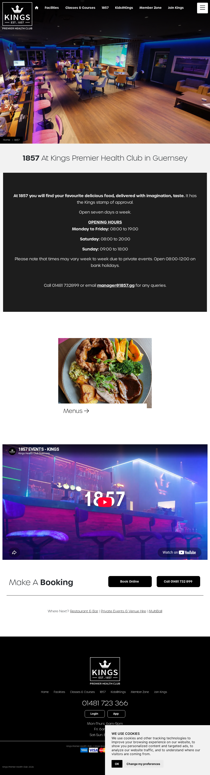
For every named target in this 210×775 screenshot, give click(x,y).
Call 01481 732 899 (178, 582)
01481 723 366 (105, 703)
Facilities (59, 692)
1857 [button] (105, 8)
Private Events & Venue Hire (123, 611)
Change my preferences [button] (143, 764)
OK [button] (117, 764)
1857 (103, 692)
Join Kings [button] (176, 8)
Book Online (129, 582)
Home (6, 139)
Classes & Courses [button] (80, 8)
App (116, 714)
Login (94, 714)
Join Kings (160, 692)
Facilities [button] (52, 8)
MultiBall (155, 611)
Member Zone (150, 8)
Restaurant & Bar (84, 611)
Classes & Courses (82, 692)
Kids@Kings (124, 8)
